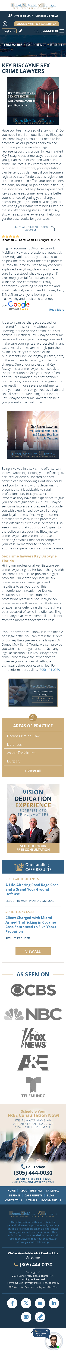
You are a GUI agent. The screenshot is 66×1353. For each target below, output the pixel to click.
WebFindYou (50, 1287)
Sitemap (31, 1200)
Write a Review (20, 31)
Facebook (12, 1303)
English (8, 31)
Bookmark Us (51, 1200)
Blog (50, 1195)
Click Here (27, 1179)
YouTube (40, 1303)
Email (26, 1317)
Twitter (26, 1303)
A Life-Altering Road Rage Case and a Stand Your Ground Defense (32, 889)
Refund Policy (51, 1282)
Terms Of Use (15, 1282)
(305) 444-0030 (46, 31)
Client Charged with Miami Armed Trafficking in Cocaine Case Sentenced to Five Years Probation (30, 924)
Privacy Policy (33, 1282)
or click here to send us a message (42, 699)
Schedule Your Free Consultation (36, 24)
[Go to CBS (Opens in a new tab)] (33, 990)
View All (33, 951)
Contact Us (13, 1200)
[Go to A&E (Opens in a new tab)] (33, 1062)
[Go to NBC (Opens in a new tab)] (33, 1014)
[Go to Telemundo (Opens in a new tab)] (33, 1087)
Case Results (33, 1195)
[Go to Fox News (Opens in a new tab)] (33, 1038)
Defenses (14, 744)
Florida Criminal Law (23, 736)
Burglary (13, 761)
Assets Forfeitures (21, 752)
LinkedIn (54, 1303)
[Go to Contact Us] (33, 818)
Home (11, 1190)
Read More (56, 310)
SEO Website (16, 1287)
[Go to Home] (33, 7)
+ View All (33, 771)
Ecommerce (32, 1287)
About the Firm (31, 1190)
